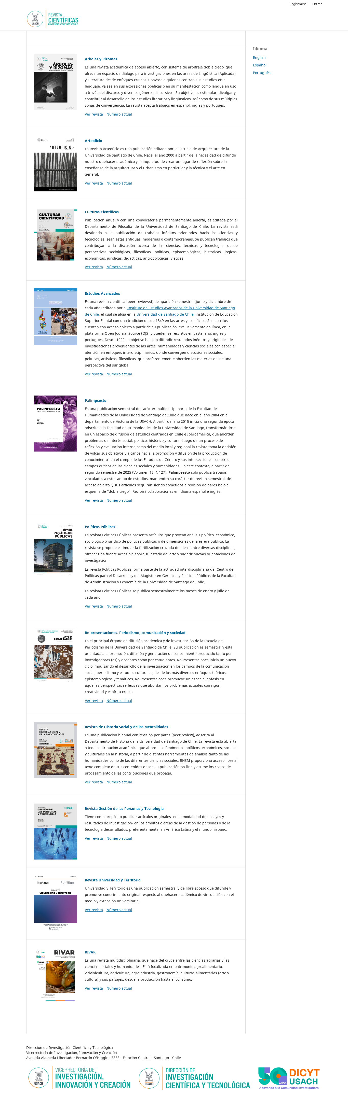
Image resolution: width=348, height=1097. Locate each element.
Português (262, 72)
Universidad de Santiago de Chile (165, 314)
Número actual (119, 114)
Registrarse (297, 4)
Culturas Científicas (102, 211)
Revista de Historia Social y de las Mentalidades (126, 726)
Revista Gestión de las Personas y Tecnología (124, 808)
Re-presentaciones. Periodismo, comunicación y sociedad (135, 632)
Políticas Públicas (100, 526)
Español (259, 65)
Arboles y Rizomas (101, 59)
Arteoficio (93, 140)
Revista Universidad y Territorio (113, 880)
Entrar (317, 4)
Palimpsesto (95, 400)
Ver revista (94, 114)
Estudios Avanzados (102, 293)
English (259, 57)
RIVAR (90, 952)
